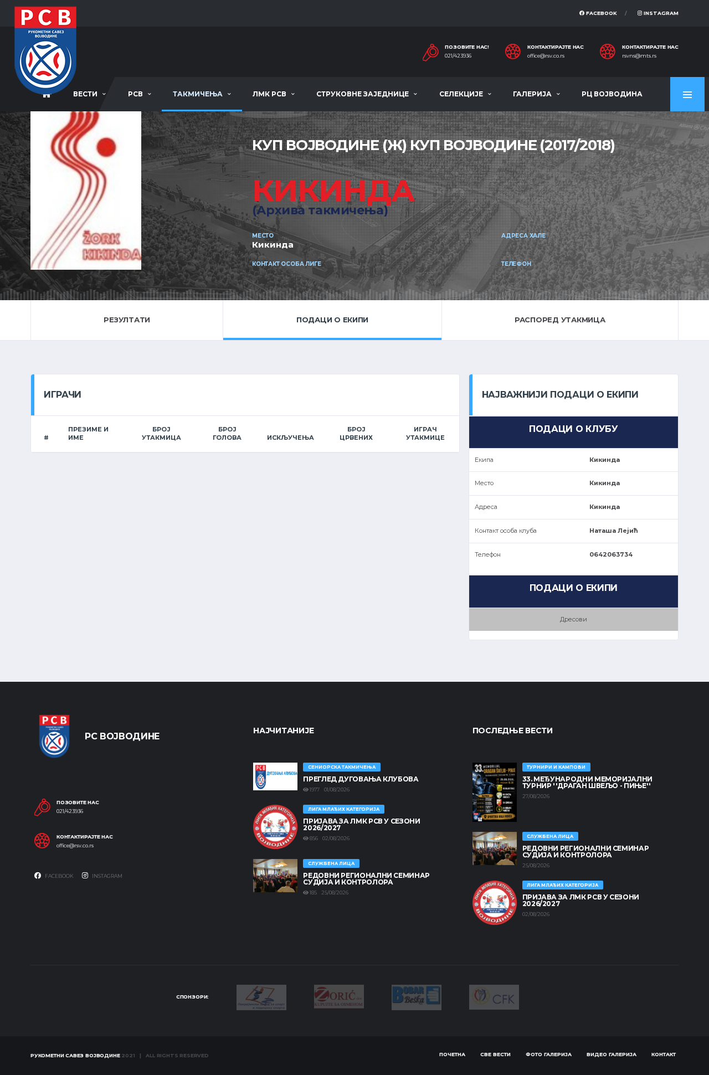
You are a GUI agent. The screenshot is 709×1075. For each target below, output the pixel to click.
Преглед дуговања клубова (360, 779)
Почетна (452, 1054)
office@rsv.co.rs (545, 56)
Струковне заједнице (362, 94)
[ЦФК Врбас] (494, 996)
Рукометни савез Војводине (75, 1055)
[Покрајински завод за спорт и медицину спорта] (261, 996)
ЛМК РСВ (269, 94)
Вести (85, 94)
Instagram (660, 13)
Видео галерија (611, 1054)
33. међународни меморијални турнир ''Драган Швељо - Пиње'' (587, 782)
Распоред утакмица (560, 319)
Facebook (600, 13)
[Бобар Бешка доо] (416, 996)
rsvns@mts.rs (639, 56)
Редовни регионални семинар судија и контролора (366, 878)
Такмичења (198, 94)
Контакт (663, 1054)
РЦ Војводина (612, 94)
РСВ (135, 94)
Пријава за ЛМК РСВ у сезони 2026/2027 (361, 824)
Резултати (127, 319)
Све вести (495, 1054)
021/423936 (458, 56)
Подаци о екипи (332, 319)
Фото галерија (549, 1054)
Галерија (532, 94)
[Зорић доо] (339, 996)
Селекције (461, 94)
